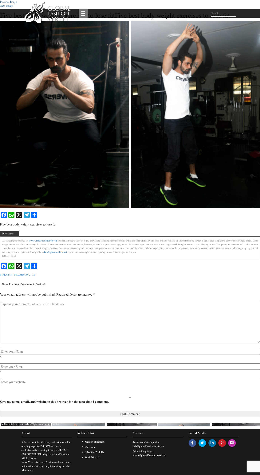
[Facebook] (192, 442)
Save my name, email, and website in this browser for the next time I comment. (54, 401)
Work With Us (92, 457)
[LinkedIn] (212, 442)
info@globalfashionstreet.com (148, 446)
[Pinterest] (222, 442)
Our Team (90, 447)
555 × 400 (29, 275)
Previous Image (8, 2)
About (26, 433)
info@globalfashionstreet (55, 251)
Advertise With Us (94, 452)
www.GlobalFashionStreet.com (43, 240)
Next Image (6, 5)
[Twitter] (202, 442)
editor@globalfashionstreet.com (149, 455)
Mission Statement (94, 441)
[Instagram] (232, 442)
